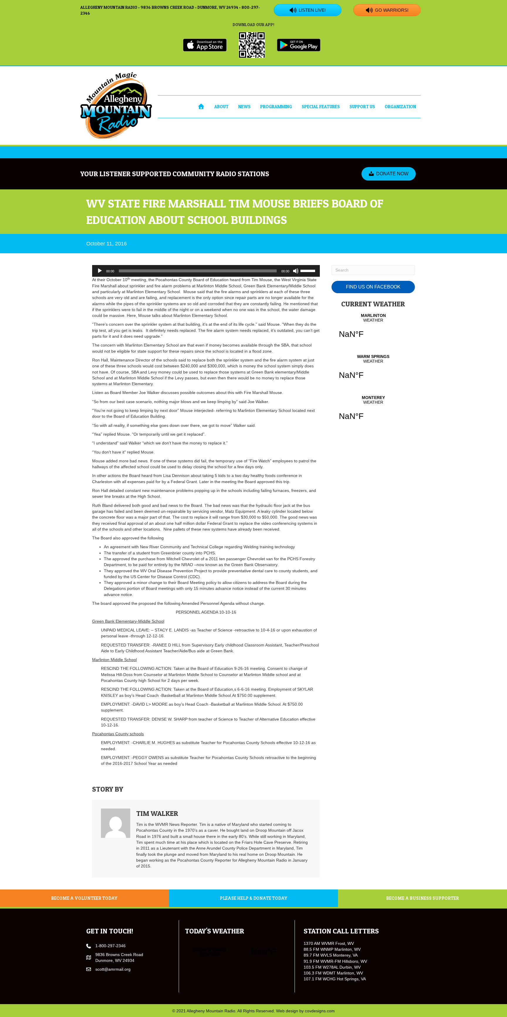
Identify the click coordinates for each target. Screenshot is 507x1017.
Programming (276, 106)
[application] (206, 271)
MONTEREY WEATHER (373, 412)
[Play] (100, 271)
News (244, 106)
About (221, 106)
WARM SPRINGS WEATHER (373, 371)
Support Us (362, 106)
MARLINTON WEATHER (373, 329)
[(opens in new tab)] (205, 44)
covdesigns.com (320, 1010)
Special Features (321, 106)
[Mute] (296, 271)
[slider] (308, 270)
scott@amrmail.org (113, 969)
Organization (400, 106)
